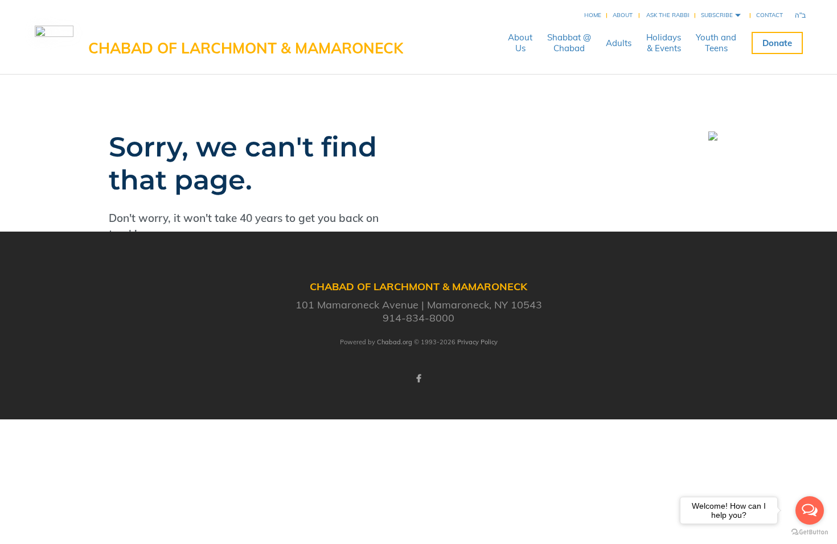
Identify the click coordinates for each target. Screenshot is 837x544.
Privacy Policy (477, 342)
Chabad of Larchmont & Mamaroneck (245, 48)
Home (592, 15)
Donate (777, 43)
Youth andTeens (716, 42)
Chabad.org (394, 342)
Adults (618, 43)
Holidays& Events (663, 42)
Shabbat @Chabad (569, 42)
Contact (769, 15)
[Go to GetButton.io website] (809, 532)
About (623, 15)
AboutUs (520, 42)
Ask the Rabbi (668, 15)
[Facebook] (418, 378)
